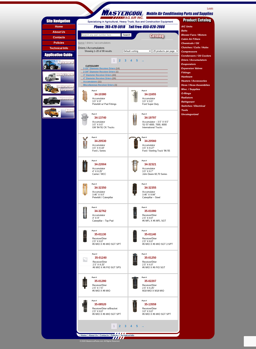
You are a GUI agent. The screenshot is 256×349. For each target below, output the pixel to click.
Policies (59, 42)
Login (210, 8)
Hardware (186, 76)
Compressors (189, 51)
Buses (46, 108)
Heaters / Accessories (194, 80)
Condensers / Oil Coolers (196, 55)
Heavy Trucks (50, 72)
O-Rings (186, 93)
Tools (184, 110)
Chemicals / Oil (190, 43)
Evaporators (188, 64)
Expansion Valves (191, 68)
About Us (59, 31)
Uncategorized (190, 114)
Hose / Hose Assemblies (195, 85)
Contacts (59, 37)
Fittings (186, 72)
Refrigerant (188, 101)
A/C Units (186, 26)
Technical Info (59, 48)
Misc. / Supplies (190, 89)
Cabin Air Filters (190, 39)
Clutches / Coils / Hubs (194, 47)
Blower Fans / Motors (194, 34)
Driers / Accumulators (194, 60)
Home (59, 26)
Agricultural (49, 60)
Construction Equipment (57, 84)
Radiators (187, 97)
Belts (184, 30)
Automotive (49, 96)
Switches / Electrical (193, 105)
